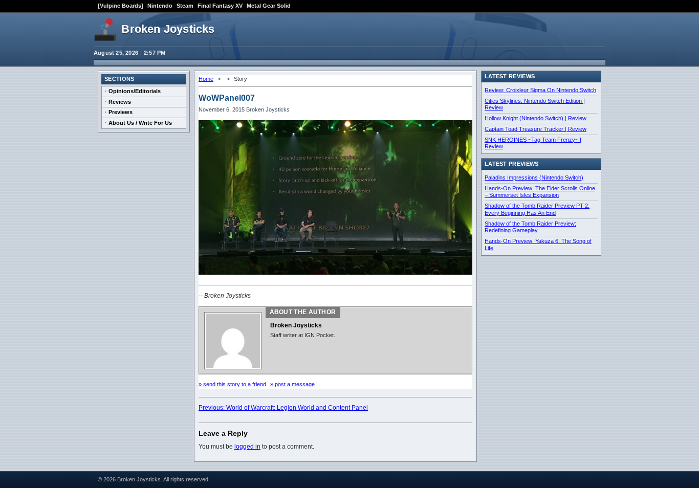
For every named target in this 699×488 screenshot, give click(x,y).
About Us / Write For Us (140, 123)
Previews (120, 112)
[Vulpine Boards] (120, 6)
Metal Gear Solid (269, 6)
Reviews (119, 102)
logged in (247, 446)
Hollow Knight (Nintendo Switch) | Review (535, 118)
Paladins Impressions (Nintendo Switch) (534, 177)
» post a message (292, 384)
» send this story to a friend (232, 384)
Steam (185, 6)
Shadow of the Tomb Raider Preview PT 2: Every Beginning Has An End (537, 209)
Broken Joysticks (167, 29)
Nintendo (159, 6)
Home (206, 79)
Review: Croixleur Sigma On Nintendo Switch (540, 90)
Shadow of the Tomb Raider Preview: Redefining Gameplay (530, 227)
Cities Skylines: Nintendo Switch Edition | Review (535, 104)
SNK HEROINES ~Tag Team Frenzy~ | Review (533, 143)
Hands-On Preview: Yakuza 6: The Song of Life (538, 244)
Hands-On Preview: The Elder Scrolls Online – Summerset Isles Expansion (540, 191)
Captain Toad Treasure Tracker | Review (535, 129)
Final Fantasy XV (220, 6)
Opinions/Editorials (134, 91)
